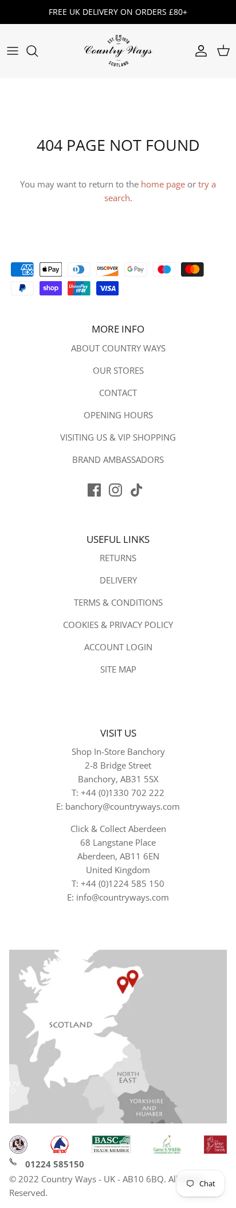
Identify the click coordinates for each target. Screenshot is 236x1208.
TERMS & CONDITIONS (118, 602)
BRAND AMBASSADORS (118, 459)
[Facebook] (94, 490)
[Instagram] (115, 490)
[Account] (198, 50)
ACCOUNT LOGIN (118, 647)
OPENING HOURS (118, 415)
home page (163, 184)
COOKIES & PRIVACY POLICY (118, 624)
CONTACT (118, 392)
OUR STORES (118, 370)
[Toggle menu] (12, 50)
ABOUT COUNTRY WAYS (118, 348)
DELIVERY (118, 580)
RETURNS (118, 557)
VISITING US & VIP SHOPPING (118, 437)
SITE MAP (118, 669)
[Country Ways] (118, 51)
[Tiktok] (136, 490)
